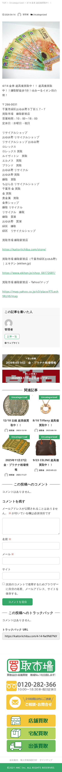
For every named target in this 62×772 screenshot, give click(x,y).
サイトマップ (46, 760)
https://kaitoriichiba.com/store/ (24, 249)
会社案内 (14, 760)
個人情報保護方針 (28, 760)
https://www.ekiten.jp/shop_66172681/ (28, 273)
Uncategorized (40, 14)
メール (8, 554)
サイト (6, 569)
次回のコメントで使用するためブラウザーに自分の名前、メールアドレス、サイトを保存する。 (32, 588)
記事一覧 (12, 336)
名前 (6, 539)
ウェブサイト (13, 342)
